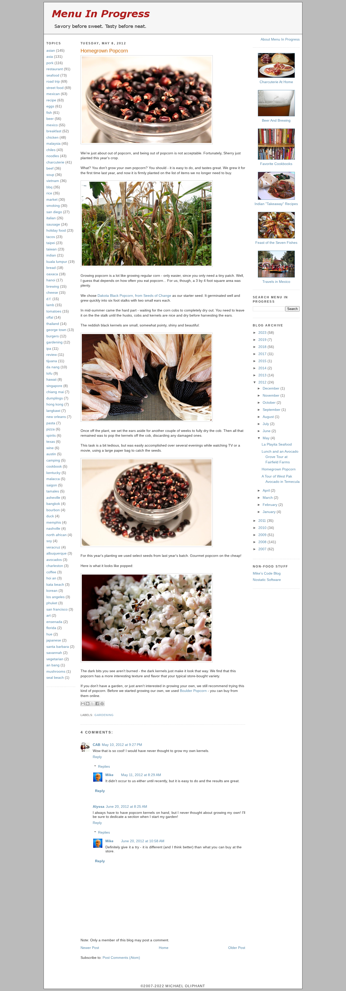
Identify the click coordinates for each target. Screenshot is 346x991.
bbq (49, 187)
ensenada (54, 622)
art (48, 615)
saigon (51, 485)
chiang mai (55, 392)
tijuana (51, 361)
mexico (52, 125)
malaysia (53, 143)
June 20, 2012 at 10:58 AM (142, 841)
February (270, 505)
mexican (53, 94)
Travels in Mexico (276, 282)
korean (51, 591)
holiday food (56, 230)
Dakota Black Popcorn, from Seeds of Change (134, 295)
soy (49, 541)
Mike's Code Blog (267, 573)
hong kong (54, 404)
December (271, 388)
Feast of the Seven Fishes (276, 243)
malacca (53, 479)
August (269, 417)
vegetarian (54, 659)
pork (49, 63)
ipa (48, 348)
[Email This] (82, 703)
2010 (262, 528)
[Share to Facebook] (97, 703)
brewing (52, 286)
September (272, 410)
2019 (262, 340)
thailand (52, 324)
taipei (50, 243)
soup (50, 175)
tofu (49, 373)
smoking (53, 206)
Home (163, 948)
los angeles (55, 597)
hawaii (51, 379)
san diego (54, 212)
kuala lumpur (56, 262)
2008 (262, 542)
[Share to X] (92, 703)
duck (50, 516)
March (268, 498)
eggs (50, 106)
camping (53, 460)
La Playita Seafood (277, 444)
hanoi (50, 280)
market (51, 199)
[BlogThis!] (87, 703)
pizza (50, 429)
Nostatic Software (267, 580)
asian (50, 50)
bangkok (53, 504)
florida (51, 628)
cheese (52, 292)
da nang (53, 367)
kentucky (53, 473)
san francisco (57, 609)
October (270, 402)
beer (50, 119)
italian (51, 218)
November (271, 395)
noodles (52, 156)
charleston (54, 566)
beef (49, 168)
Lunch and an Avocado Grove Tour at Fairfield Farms (280, 456)
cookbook (54, 466)
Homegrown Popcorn (104, 50)
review (51, 355)
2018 (262, 347)
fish (49, 113)
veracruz (53, 547)
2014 (262, 368)
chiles (50, 150)
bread (51, 268)
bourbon (53, 510)
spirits (51, 435)
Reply (97, 757)
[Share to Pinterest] (102, 703)
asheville (53, 498)
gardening (54, 342)
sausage (53, 224)
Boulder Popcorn (193, 691)
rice (49, 193)
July (266, 424)
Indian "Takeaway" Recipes (276, 204)
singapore (54, 386)
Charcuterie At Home (276, 82)
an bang (53, 665)
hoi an (51, 578)
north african (56, 535)
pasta (50, 423)
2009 (262, 535)
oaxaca (52, 274)
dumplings (54, 398)
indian (51, 255)
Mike (109, 775)
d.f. (48, 299)
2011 (262, 521)
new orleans (56, 417)
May (267, 438)
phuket (51, 603)
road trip (53, 81)
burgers (52, 336)
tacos (50, 237)
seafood (52, 75)
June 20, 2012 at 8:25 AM (126, 806)
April (267, 490)
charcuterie (55, 162)
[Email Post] (81, 708)
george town (56, 330)
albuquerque (56, 553)
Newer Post (90, 948)
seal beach (55, 677)
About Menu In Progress (280, 39)
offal (49, 317)
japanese (53, 640)
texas (50, 441)
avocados (54, 560)
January (270, 512)
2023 (262, 333)
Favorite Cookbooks (276, 164)
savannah (54, 653)
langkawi (53, 411)
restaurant (54, 69)
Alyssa (98, 806)
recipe (51, 100)
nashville (53, 528)
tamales (52, 491)
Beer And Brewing (276, 120)
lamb (50, 305)
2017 (262, 354)
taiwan (51, 249)
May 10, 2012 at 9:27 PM (122, 745)
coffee (51, 572)
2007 (262, 549)
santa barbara (57, 647)
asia (49, 56)
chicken (52, 137)
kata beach (55, 584)
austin (51, 454)
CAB (96, 745)
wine (50, 448)
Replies (104, 766)
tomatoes (53, 311)
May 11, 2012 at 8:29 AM (141, 775)
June (267, 431)
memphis (53, 522)
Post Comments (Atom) (121, 958)
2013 (262, 375)
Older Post (236, 948)
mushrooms (55, 671)
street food (55, 88)
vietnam (52, 181)
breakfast (53, 131)
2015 (262, 361)
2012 (262, 382)
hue (49, 634)
